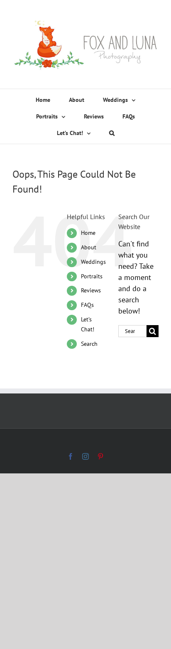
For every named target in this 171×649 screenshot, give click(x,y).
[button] (112, 133)
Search (89, 343)
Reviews (91, 290)
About (88, 247)
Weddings (93, 261)
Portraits (92, 276)
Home (88, 232)
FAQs (87, 305)
